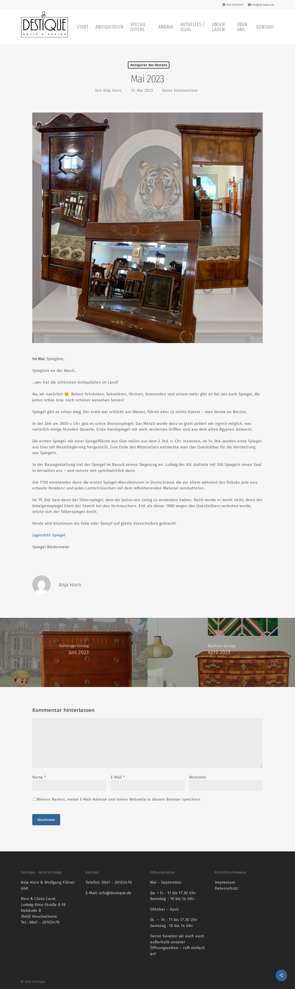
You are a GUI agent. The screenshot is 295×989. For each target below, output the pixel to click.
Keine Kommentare (180, 90)
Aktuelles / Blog (192, 27)
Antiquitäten (109, 27)
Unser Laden (218, 27)
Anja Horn (112, 90)
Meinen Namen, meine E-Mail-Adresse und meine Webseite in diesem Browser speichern (119, 799)
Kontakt (265, 27)
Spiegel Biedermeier (51, 547)
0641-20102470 (234, 4)
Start (82, 27)
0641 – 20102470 (117, 882)
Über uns (242, 27)
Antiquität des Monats (148, 65)
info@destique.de (262, 4)
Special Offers (138, 27)
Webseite (197, 777)
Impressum (225, 882)
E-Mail (118, 777)
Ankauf (166, 27)
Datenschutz (226, 888)
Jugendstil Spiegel (48, 535)
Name (39, 777)
